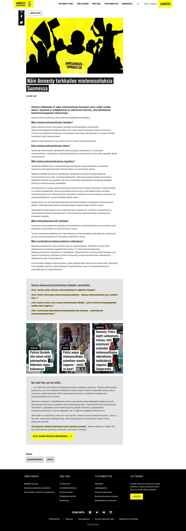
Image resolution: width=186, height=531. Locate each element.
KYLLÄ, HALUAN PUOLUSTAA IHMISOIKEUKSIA (50, 436)
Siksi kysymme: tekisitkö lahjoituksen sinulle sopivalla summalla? (58, 426)
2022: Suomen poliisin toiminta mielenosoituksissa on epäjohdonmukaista (62, 290)
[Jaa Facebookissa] (21, 16)
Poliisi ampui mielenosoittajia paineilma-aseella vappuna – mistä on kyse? (74, 360)
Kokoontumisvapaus (34, 459)
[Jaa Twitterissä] (21, 22)
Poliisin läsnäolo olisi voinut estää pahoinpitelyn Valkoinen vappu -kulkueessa (41, 360)
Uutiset (66, 348)
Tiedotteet (34, 348)
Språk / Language (150, 4)
